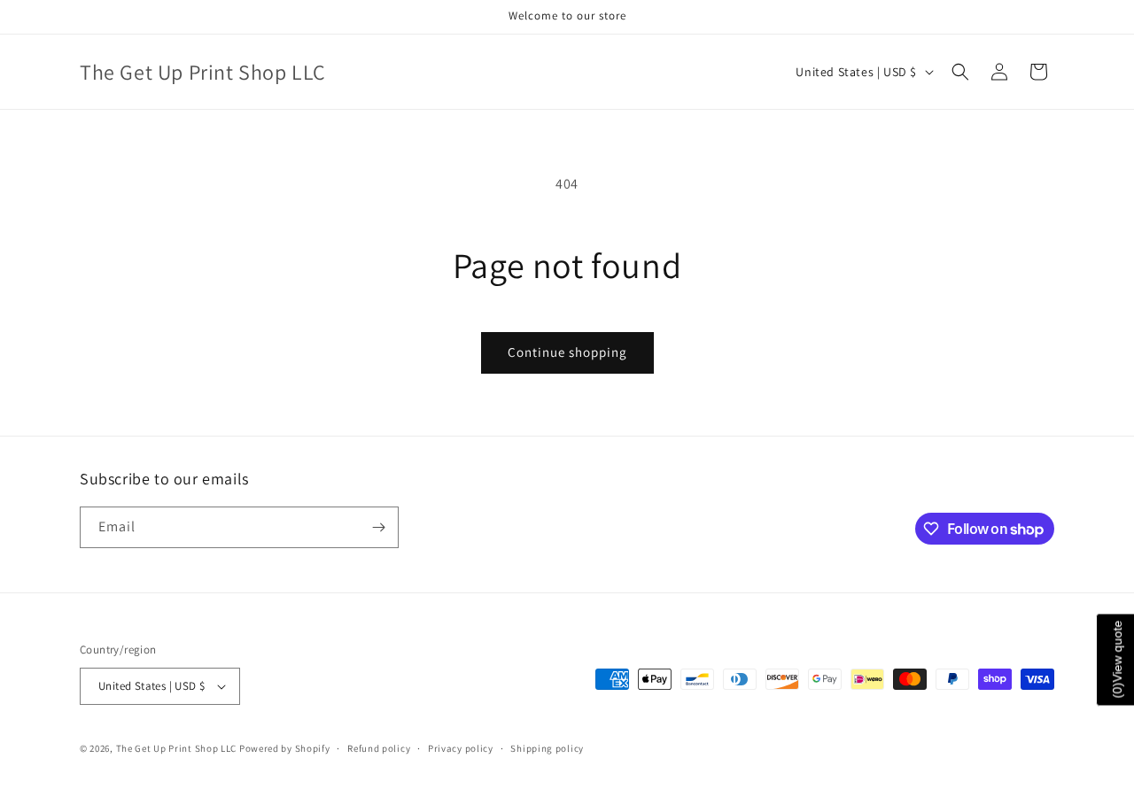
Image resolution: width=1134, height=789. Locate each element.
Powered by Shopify (284, 748)
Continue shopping (567, 352)
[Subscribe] (378, 527)
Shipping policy (547, 748)
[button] (960, 71)
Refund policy (378, 748)
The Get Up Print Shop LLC (176, 748)
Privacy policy (460, 748)
